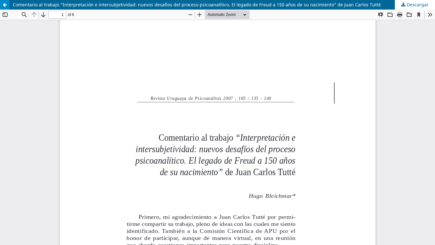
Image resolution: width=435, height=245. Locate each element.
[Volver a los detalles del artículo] (5, 5)
